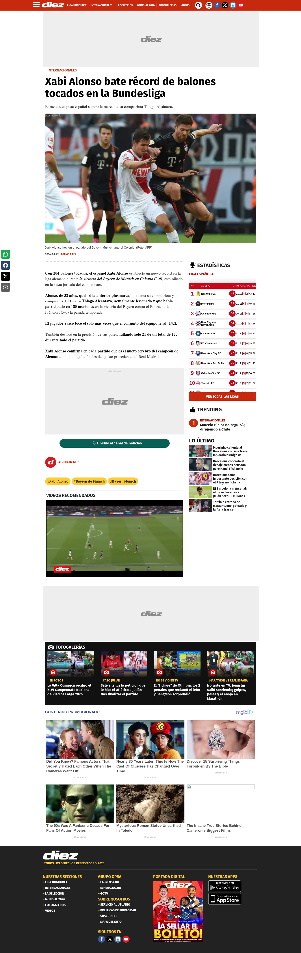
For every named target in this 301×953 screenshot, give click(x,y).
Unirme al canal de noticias (119, 443)
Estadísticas (213, 265)
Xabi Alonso (58, 481)
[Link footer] (60, 855)
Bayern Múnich (124, 481)
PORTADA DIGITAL (169, 876)
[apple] (233, 898)
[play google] (233, 886)
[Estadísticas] (208, 4)
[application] (114, 538)
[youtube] (126, 939)
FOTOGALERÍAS (70, 647)
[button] (5, 254)
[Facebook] (101, 939)
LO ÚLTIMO (202, 441)
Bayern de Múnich (90, 481)
